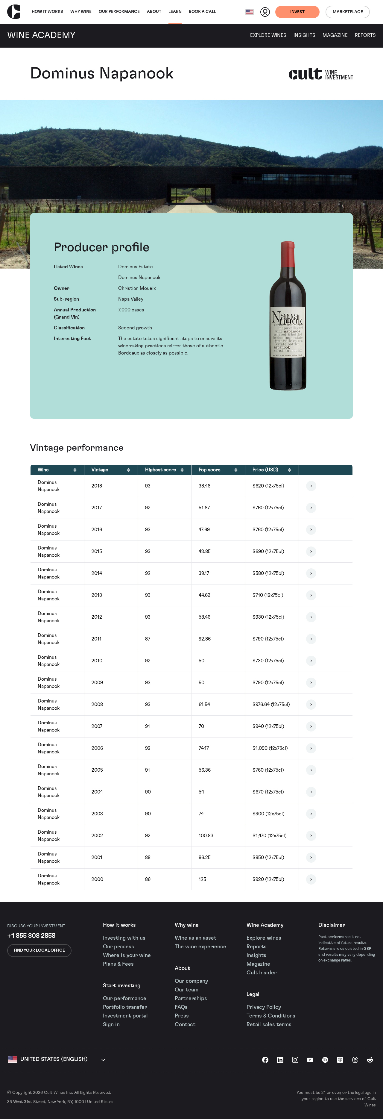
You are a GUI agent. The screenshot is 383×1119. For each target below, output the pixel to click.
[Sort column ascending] (75, 469)
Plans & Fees (118, 964)
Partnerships (191, 998)
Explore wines (264, 938)
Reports (365, 35)
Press (182, 1016)
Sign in (111, 1024)
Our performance (124, 998)
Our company (191, 981)
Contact (185, 1024)
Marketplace (348, 12)
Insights (304, 35)
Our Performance (119, 12)
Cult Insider (261, 973)
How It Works (47, 12)
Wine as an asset (195, 938)
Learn (175, 12)
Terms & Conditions (271, 1016)
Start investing (121, 985)
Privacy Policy (264, 1007)
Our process (118, 947)
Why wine (81, 12)
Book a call (202, 12)
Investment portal (125, 1016)
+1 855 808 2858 (31, 935)
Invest (297, 12)
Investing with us (124, 938)
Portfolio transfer (125, 1007)
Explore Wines (268, 35)
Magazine (335, 35)
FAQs (181, 1007)
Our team (186, 990)
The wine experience (200, 947)
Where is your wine (127, 955)
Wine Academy (265, 925)
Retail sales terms (269, 1024)
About (154, 12)
